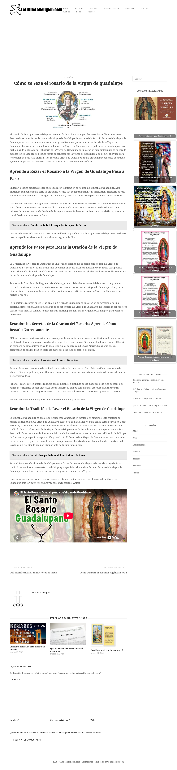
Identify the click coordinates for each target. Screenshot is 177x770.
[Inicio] (36, 14)
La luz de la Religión (40, 592)
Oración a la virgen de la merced (147, 399)
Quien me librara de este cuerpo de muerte (148, 381)
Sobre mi (92, 12)
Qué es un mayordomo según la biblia (149, 405)
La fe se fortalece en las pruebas (147, 412)
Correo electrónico (60, 720)
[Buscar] (164, 78)
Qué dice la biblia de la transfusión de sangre (149, 390)
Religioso (130, 9)
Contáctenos (87, 762)
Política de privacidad (104, 762)
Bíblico (144, 9)
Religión (68, 77)
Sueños (66, 12)
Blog (78, 12)
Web (93, 720)
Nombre (14, 720)
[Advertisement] (88, 48)
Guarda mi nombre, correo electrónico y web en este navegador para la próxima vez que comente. (56, 733)
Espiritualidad (111, 9)
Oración (136, 452)
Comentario (16, 679)
